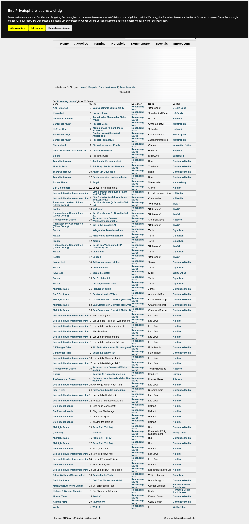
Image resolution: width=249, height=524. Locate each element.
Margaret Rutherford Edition (68, 486)
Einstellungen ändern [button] (59, 28)
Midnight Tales (61, 289)
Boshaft (97, 496)
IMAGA (176, 204)
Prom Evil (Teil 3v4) (103, 443)
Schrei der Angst (62, 124)
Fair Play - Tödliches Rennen (108, 166)
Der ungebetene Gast (104, 283)
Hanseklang (179, 182)
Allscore (177, 219)
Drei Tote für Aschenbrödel (107, 480)
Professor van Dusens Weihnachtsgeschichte (105, 219)
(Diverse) (58, 273)
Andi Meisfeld (60, 108)
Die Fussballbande (63, 406)
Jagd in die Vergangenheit (107, 161)
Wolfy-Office (179, 273)
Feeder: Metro (100, 124)
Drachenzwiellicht (102, 150)
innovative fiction (182, 145)
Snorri (56, 374)
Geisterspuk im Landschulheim (110, 177)
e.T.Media (178, 193)
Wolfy (56, 507)
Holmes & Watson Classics (67, 491)
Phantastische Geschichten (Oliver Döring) (68, 203)
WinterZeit (178, 156)
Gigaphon (178, 230)
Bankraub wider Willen (105, 294)
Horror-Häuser (100, 113)
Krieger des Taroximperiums (108, 230)
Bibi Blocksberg (61, 188)
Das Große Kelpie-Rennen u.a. (109, 374)
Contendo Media (182, 161)
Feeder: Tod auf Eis (103, 140)
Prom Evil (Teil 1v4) (103, 427)
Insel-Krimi (59, 262)
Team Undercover (62, 161)
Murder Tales (60, 496)
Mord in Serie (60, 166)
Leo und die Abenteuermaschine (70, 193)
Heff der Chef (60, 129)
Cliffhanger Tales (62, 347)
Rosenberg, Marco (129, 87)
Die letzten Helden (63, 118)
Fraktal (56, 230)
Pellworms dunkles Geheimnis (109, 390)
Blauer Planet (60, 182)
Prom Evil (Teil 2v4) (103, 438)
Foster (56, 209)
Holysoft (177, 118)
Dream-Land (179, 108)
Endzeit (97, 257)
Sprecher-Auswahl (108, 87)
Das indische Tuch (103, 475)
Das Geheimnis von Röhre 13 (108, 108)
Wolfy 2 (97, 507)
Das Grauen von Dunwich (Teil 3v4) (112, 305)
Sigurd (56, 156)
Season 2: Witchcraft (104, 353)
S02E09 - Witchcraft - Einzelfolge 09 (112, 347)
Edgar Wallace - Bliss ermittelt (69, 475)
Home (83, 87)
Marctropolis (179, 124)
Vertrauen (98, 209)
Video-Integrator (101, 273)
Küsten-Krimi (60, 502)
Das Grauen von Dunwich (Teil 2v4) (112, 299)
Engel (96, 182)
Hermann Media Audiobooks (181, 485)
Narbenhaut (59, 145)
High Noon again (102, 289)
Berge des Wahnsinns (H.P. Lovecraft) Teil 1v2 (107, 246)
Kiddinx (177, 188)
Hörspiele (92, 87)
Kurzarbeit (58, 113)
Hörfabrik (178, 113)
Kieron (96, 241)
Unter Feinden (100, 267)
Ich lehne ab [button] (37, 28)
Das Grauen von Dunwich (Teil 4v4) (112, 310)
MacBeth (97, 432)
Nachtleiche (99, 502)
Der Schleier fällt (101, 278)
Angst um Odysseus (104, 172)
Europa (177, 374)
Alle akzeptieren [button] (18, 28)
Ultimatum (98, 251)
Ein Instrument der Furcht (106, 145)
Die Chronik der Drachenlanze (69, 150)
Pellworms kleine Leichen (106, 262)
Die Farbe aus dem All (104, 225)
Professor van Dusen (64, 219)
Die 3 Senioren (61, 294)
